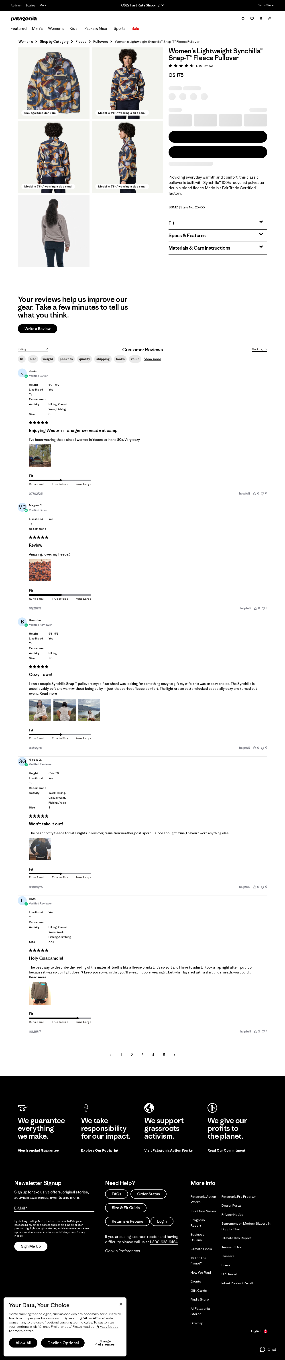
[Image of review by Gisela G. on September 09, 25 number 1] (40, 849)
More (43, 5)
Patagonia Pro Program (239, 1196)
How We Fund (201, 1272)
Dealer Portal (231, 1205)
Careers (228, 1256)
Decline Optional (63, 1342)
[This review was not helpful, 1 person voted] (263, 608)
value (135, 359)
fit (22, 359)
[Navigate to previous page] (110, 1055)
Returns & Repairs (127, 1221)
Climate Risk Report (237, 1238)
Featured (19, 28)
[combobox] (33, 348)
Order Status (148, 1193)
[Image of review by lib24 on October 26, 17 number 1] (40, 993)
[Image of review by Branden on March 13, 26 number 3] (89, 710)
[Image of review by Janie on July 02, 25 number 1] (40, 455)
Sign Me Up (31, 1246)
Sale (135, 28)
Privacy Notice (232, 1214)
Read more (48, 693)
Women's (56, 28)
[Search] (243, 18)
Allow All (23, 1342)
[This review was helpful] (255, 1031)
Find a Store (265, 5)
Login (162, 1221)
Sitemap (197, 1323)
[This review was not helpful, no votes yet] (262, 493)
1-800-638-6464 (164, 1242)
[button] (54, 83)
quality (84, 359)
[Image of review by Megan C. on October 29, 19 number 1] (40, 570)
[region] (65, 1326)
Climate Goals (201, 1249)
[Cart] (269, 18)
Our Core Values (203, 1211)
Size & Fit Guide (126, 1207)
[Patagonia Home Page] (24, 19)
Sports (120, 28)
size (33, 359)
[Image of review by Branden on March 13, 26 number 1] (40, 710)
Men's (37, 28)
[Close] (121, 1304)
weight (48, 359)
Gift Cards (199, 1290)
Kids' (74, 28)
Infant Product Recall (237, 1283)
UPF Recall (229, 1274)
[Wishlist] (252, 18)
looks (120, 359)
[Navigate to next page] (174, 1055)
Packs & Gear (96, 28)
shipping (103, 359)
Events (196, 1281)
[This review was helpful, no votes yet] (254, 493)
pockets (66, 359)
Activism (16, 5)
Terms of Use (232, 1247)
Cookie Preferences (122, 1250)
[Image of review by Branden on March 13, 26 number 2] (64, 710)
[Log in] (260, 18)
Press (226, 1265)
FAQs (116, 1193)
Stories (30, 5)
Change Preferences (105, 1343)
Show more (152, 359)
